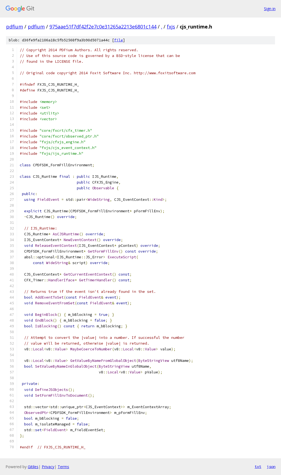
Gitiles (33, 466)
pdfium (14, 26)
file (118, 40)
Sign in (270, 8)
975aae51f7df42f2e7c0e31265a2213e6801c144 (102, 26)
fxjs (171, 26)
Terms (63, 466)
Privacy (48, 466)
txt (258, 466)
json (271, 466)
